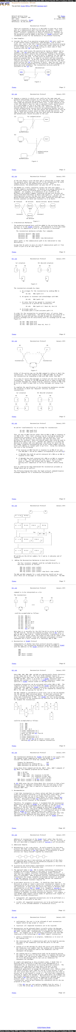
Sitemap (70, 1)
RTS (26, 628)
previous (40, 6)
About (47, 1)
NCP (61, 797)
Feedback (63, 1)
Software (27, 1)
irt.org (23, 6)
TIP (51, 41)
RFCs (58, 1)
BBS (42, 1)
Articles (7, 1)
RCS (48, 764)
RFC (56, 632)
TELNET (31, 20)
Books (38, 1)
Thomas (63, 16)
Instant (33, 1)
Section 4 (58, 807)
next (45, 6)
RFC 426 (14, 94)
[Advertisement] (44, 1012)
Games (21, 1)
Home (2, 1)
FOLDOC (52, 1)
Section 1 (48, 842)
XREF (17, 1)
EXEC (21, 72)
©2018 (39, 1027)
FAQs (12, 1)
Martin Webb (46, 1027)
